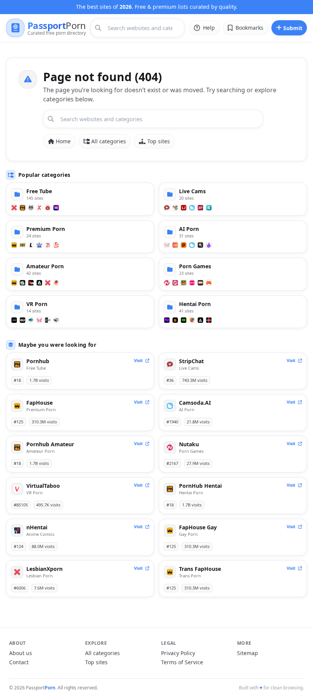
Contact (19, 662)
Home (63, 141)
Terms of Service (182, 662)
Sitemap (247, 653)
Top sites (158, 141)
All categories (108, 141)
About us (20, 653)
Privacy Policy (178, 653)
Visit (139, 360)
